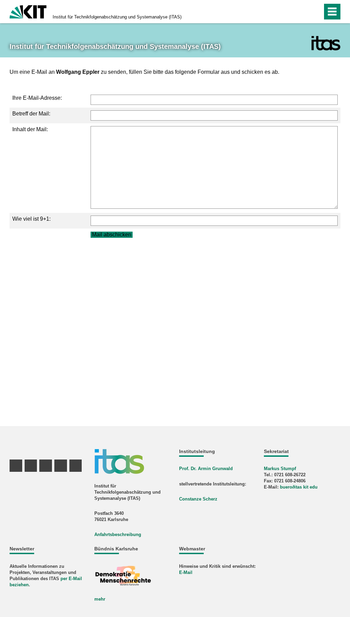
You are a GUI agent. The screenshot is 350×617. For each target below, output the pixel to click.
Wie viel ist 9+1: (31, 219)
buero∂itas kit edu (299, 487)
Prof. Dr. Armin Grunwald (206, 468)
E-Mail (185, 572)
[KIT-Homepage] (28, 11)
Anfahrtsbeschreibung (117, 534)
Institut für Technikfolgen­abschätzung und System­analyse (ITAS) (117, 16)
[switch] (302, 11)
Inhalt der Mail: (30, 129)
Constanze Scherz (198, 499)
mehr (99, 599)
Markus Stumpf (280, 468)
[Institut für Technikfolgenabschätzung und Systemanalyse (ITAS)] (325, 43)
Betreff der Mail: (31, 113)
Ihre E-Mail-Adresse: (37, 98)
